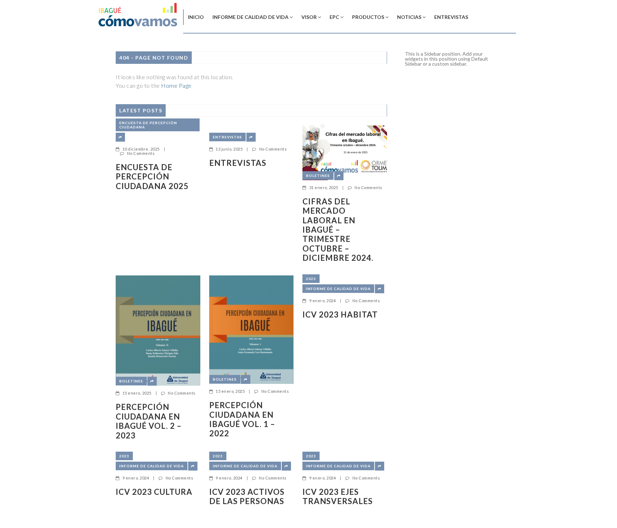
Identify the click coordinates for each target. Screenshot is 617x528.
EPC (334, 17)
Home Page (176, 85)
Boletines (318, 175)
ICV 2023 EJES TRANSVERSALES (337, 496)
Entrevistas (451, 17)
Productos (368, 17)
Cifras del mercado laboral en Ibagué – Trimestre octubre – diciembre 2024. (337, 230)
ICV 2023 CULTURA (154, 492)
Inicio (196, 17)
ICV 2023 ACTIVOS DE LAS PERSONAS (247, 496)
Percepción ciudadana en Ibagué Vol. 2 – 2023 (149, 421)
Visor (309, 17)
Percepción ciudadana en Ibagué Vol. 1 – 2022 (242, 419)
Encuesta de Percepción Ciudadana (148, 125)
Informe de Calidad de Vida (250, 17)
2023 (311, 278)
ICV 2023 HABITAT (340, 314)
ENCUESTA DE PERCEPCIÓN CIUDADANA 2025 (152, 177)
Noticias (409, 17)
